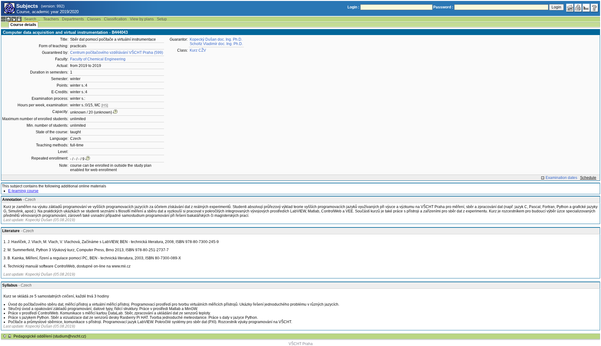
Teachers (51, 19)
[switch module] (13, 19)
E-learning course (23, 191)
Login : (353, 7)
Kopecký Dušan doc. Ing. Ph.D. (216, 39)
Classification (115, 19)
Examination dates (561, 178)
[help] (594, 7)
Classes (94, 19)
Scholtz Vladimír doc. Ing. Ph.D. (216, 44)
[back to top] (4, 336)
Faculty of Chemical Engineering (98, 59)
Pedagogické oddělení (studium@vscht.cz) (49, 336)
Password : (443, 7)
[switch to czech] (586, 7)
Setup (162, 19)
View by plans (142, 19)
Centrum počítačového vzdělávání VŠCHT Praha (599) (116, 52)
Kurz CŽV (198, 50)
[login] (578, 7)
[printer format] (19, 19)
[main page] (570, 7)
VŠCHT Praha (301, 344)
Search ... (32, 19)
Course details (23, 25)
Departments (73, 19)
